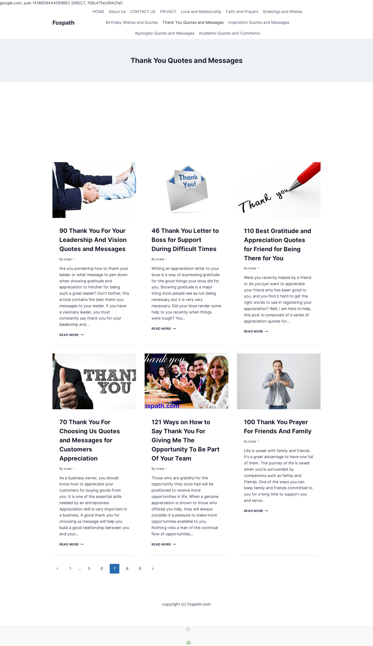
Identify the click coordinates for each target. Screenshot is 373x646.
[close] (188, 629)
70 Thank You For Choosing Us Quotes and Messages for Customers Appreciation (89, 440)
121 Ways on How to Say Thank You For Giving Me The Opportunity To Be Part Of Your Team (186, 440)
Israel (67, 259)
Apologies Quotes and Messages (164, 33)
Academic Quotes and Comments (229, 33)
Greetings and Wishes (282, 11)
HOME (98, 11)
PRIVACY (168, 11)
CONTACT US (142, 11)
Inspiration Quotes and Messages (258, 22)
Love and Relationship (201, 11)
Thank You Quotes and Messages (193, 22)
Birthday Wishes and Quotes (132, 22)
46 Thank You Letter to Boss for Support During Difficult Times (185, 240)
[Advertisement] (186, 129)
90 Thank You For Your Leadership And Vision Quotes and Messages (92, 240)
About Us (117, 11)
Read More (71, 335)
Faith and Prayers (242, 11)
